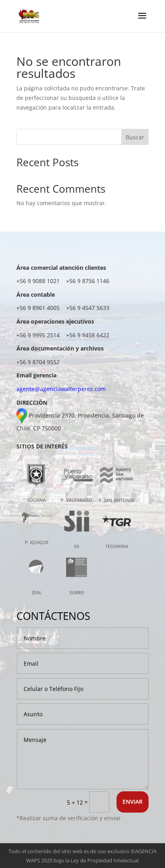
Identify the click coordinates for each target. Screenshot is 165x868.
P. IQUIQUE (36, 542)
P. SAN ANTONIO (117, 500)
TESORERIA (116, 546)
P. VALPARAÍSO (77, 500)
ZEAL (37, 592)
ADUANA (36, 500)
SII (76, 546)
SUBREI (76, 592)
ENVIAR (133, 801)
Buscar (135, 137)
